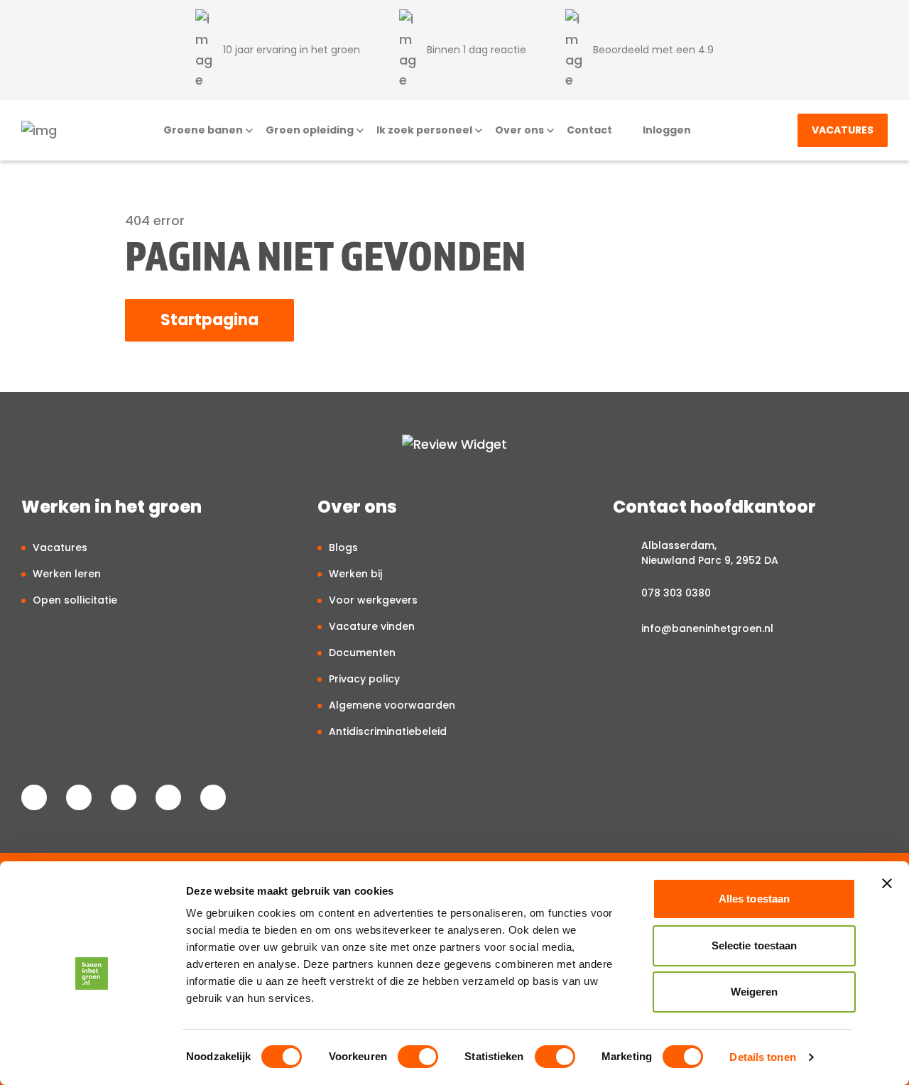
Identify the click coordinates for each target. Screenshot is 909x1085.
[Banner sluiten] (887, 883)
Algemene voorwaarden (392, 705)
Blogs (343, 547)
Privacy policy (364, 679)
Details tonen (762, 1057)
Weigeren (754, 992)
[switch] (418, 1056)
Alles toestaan (754, 899)
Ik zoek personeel (424, 130)
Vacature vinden (372, 626)
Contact (589, 130)
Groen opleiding (310, 130)
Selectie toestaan (755, 945)
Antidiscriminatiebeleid (388, 731)
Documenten (362, 652)
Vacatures (842, 130)
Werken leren (67, 574)
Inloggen (667, 130)
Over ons (519, 130)
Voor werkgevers (373, 600)
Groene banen (203, 130)
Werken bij (355, 574)
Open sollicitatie (75, 600)
